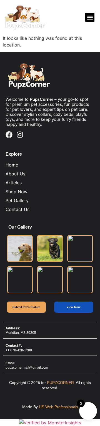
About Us (15, 174)
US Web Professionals (58, 407)
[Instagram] (19, 134)
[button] (89, 17)
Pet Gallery (17, 200)
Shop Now (17, 191)
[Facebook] (9, 134)
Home (12, 165)
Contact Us (17, 209)
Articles (14, 182)
